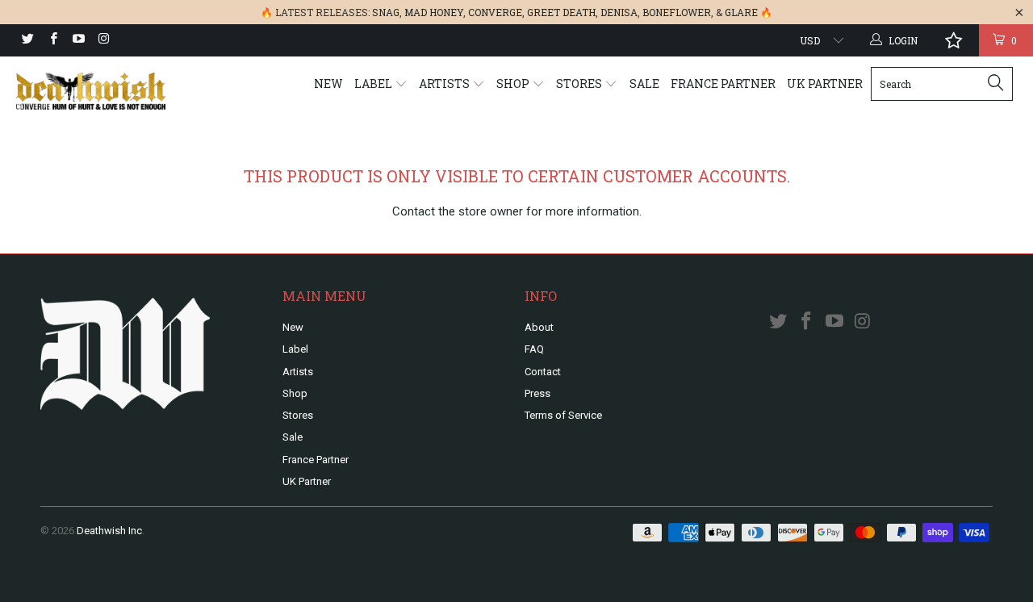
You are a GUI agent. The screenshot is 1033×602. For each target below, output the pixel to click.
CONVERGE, (496, 12)
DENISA (619, 12)
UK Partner (825, 83)
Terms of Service (563, 415)
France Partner (723, 83)
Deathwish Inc (109, 531)
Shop (514, 83)
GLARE (741, 12)
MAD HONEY (433, 12)
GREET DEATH (561, 12)
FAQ (534, 349)
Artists (445, 83)
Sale (644, 83)
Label (374, 83)
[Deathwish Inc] (90, 91)
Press (537, 393)
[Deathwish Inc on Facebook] (52, 40)
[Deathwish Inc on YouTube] (78, 40)
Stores (580, 83)
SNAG (385, 12)
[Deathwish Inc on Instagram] (103, 40)
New (328, 83)
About (539, 327)
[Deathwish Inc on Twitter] (27, 40)
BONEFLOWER (676, 12)
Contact (543, 372)
